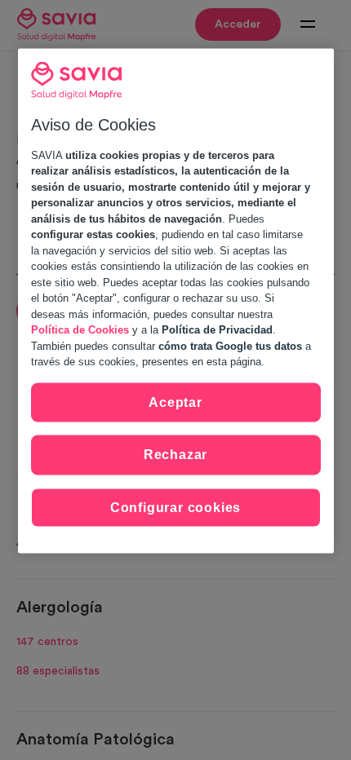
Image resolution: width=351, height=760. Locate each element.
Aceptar (175, 402)
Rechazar (175, 455)
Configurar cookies (175, 507)
